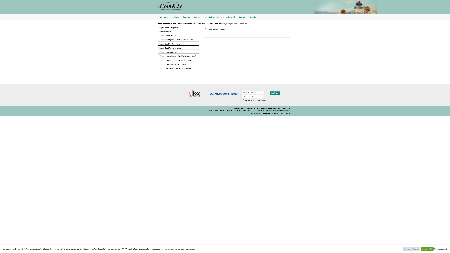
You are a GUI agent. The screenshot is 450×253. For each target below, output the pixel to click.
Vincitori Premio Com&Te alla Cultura (172, 64)
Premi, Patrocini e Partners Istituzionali (219, 17)
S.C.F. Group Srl (264, 113)
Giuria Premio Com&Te (167, 36)
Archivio (252, 17)
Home (165, 17)
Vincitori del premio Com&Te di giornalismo (175, 68)
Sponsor (242, 17)
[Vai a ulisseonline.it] (195, 93)
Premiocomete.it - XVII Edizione (171, 24)
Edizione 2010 (190, 24)
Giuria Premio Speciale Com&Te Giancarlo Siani (176, 40)
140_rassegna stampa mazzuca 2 (215, 29)
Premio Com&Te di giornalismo (170, 48)
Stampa (197, 17)
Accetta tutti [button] (427, 249)
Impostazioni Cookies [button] (411, 249)
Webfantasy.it (285, 113)
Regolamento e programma (169, 28)
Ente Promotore (165, 32)
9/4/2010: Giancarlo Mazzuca (209, 24)
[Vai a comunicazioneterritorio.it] (223, 94)
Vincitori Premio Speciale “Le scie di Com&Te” (176, 60)
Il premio (186, 17)
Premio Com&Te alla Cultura (169, 44)
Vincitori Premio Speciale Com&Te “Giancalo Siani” (177, 56)
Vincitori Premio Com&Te (168, 52)
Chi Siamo (175, 17)
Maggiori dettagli (440, 249)
